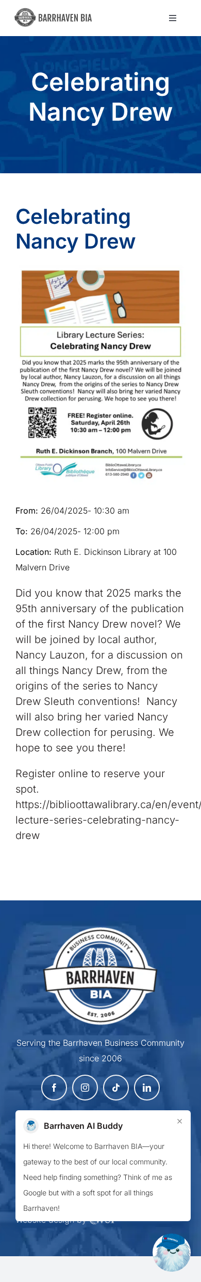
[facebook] (54, 1087)
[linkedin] (147, 1087)
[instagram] (85, 1087)
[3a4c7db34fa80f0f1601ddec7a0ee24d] (56, 13)
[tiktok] (116, 1087)
